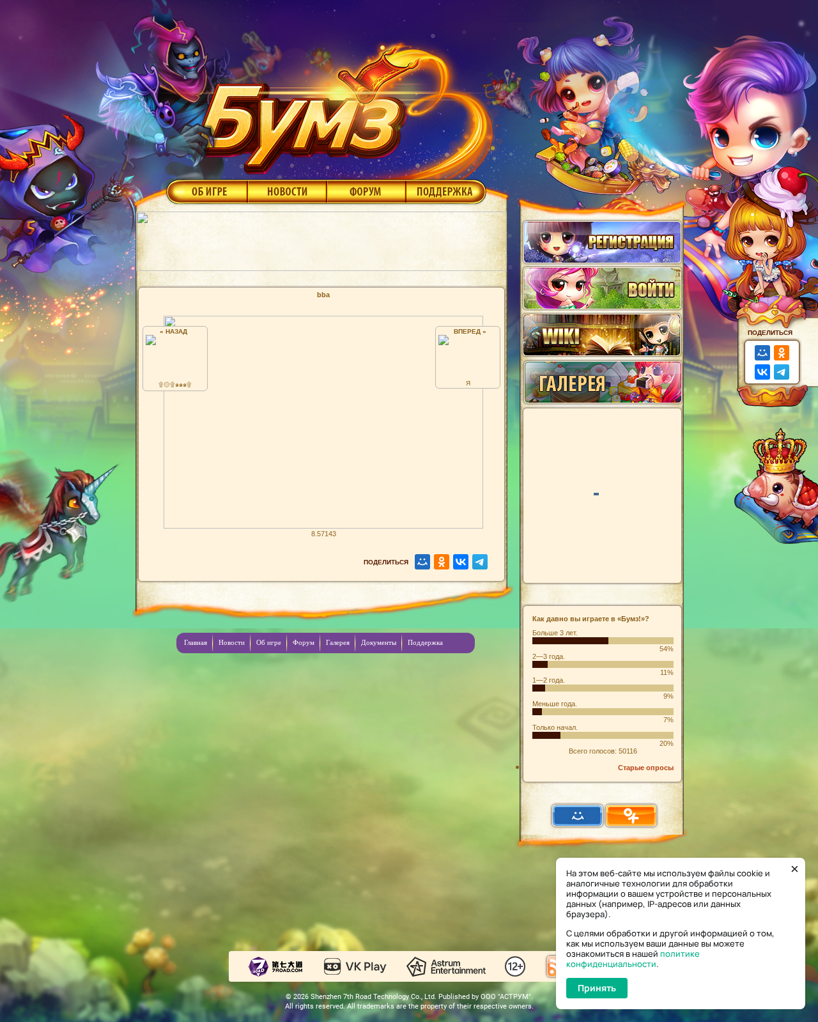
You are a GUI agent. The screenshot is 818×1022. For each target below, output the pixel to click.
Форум (366, 191)
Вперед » (468, 331)
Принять (597, 988)
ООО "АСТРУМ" (506, 997)
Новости (287, 191)
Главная (195, 642)
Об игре (205, 191)
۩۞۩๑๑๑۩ (175, 384)
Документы (378, 642)
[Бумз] (341, 104)
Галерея (338, 642)
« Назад (175, 331)
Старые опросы (646, 767)
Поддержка (446, 191)
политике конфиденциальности (633, 959)
